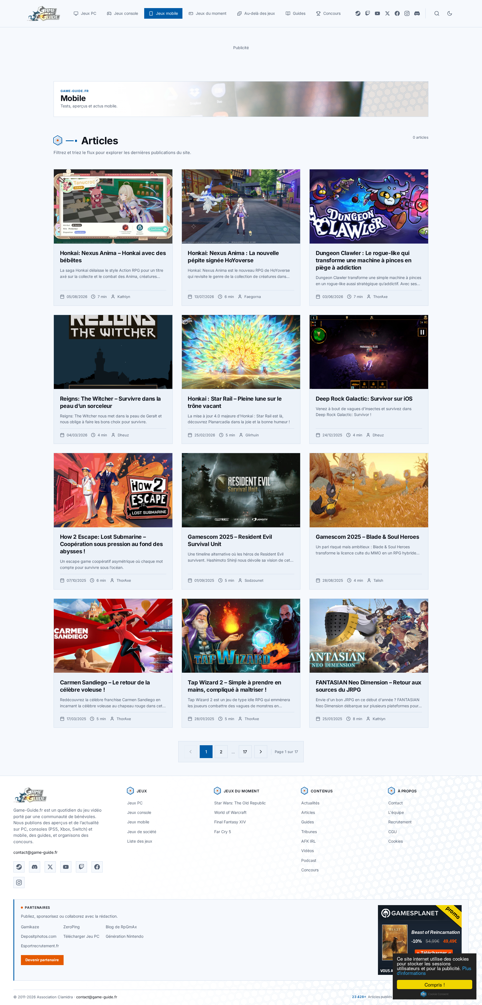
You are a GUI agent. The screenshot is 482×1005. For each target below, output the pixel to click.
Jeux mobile (138, 821)
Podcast (308, 860)
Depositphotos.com (38, 936)
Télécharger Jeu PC (81, 936)
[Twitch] (367, 13)
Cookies (395, 841)
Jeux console (139, 812)
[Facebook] (397, 13)
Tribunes (309, 831)
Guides (307, 821)
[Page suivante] (260, 751)
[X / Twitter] (387, 13)
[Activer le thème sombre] (449, 13)
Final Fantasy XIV (230, 821)
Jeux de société (141, 831)
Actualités (310, 802)
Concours (310, 869)
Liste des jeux (139, 841)
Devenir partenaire (42, 960)
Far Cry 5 (222, 831)
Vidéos (307, 850)
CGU (392, 831)
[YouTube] (377, 13)
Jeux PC (135, 802)
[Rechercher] (436, 13)
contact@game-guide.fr (35, 852)
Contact (395, 802)
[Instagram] (407, 13)
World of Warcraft (230, 812)
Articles (308, 812)
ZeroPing (71, 926)
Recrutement (400, 821)
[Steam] (357, 13)
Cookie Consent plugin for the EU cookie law (435, 994)
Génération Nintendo (124, 936)
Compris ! (435, 984)
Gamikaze (30, 926)
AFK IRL (308, 841)
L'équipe (396, 812)
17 (245, 751)
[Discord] (417, 13)
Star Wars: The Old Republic (240, 802)
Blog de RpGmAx (121, 926)
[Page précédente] (190, 751)
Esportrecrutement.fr (40, 945)
